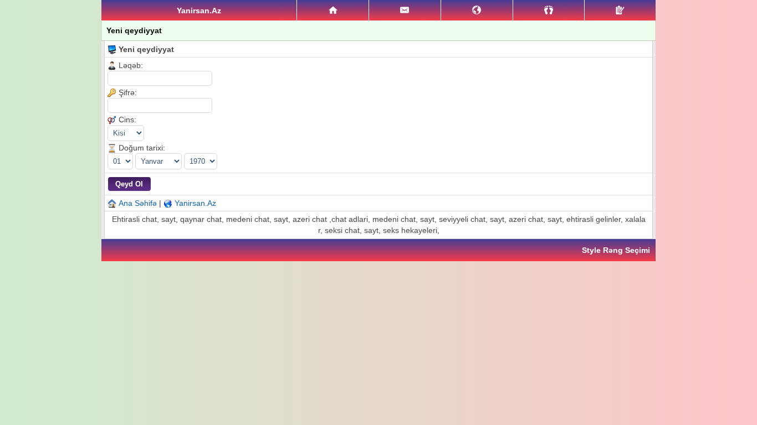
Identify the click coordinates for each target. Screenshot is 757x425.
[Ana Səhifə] (333, 10)
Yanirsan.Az (195, 203)
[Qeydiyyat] (620, 10)
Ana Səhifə (138, 203)
